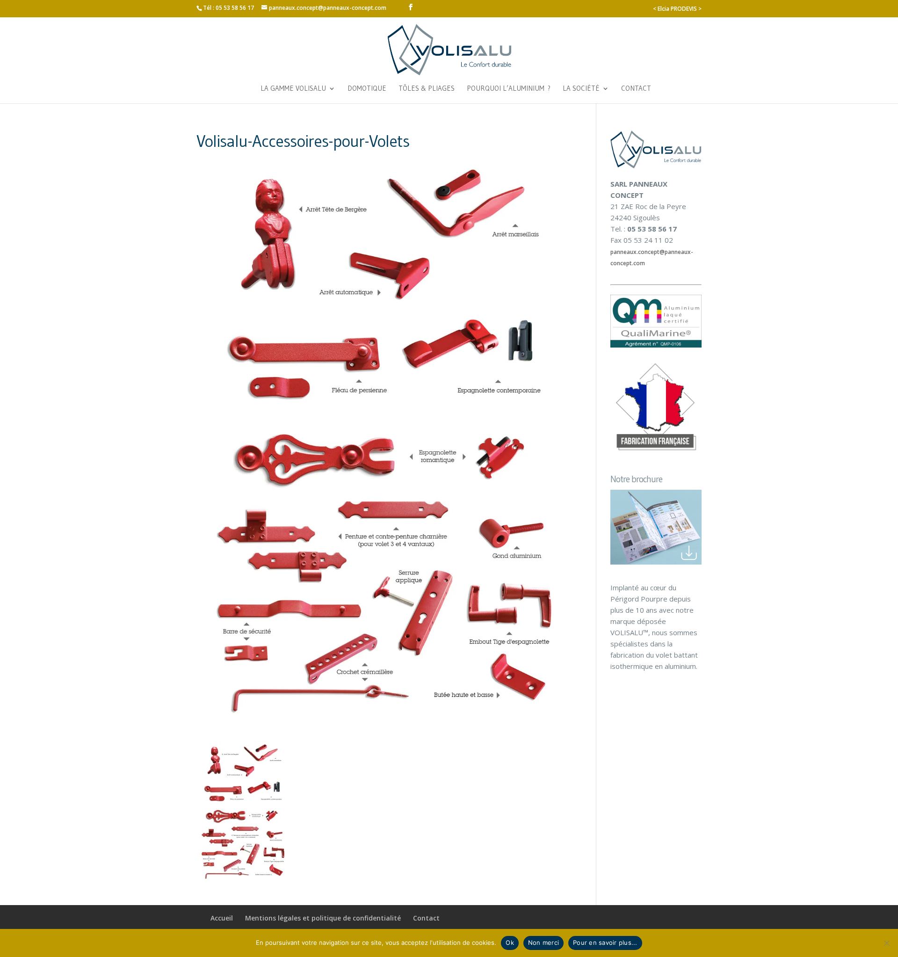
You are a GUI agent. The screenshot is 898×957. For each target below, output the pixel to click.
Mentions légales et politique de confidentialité (323, 918)
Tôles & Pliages (426, 89)
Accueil (221, 918)
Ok (510, 942)
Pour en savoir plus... (605, 942)
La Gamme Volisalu (293, 89)
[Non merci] (886, 943)
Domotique (367, 89)
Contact (636, 89)
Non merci (543, 942)
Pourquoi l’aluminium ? (508, 89)
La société (581, 89)
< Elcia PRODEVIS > (677, 9)
